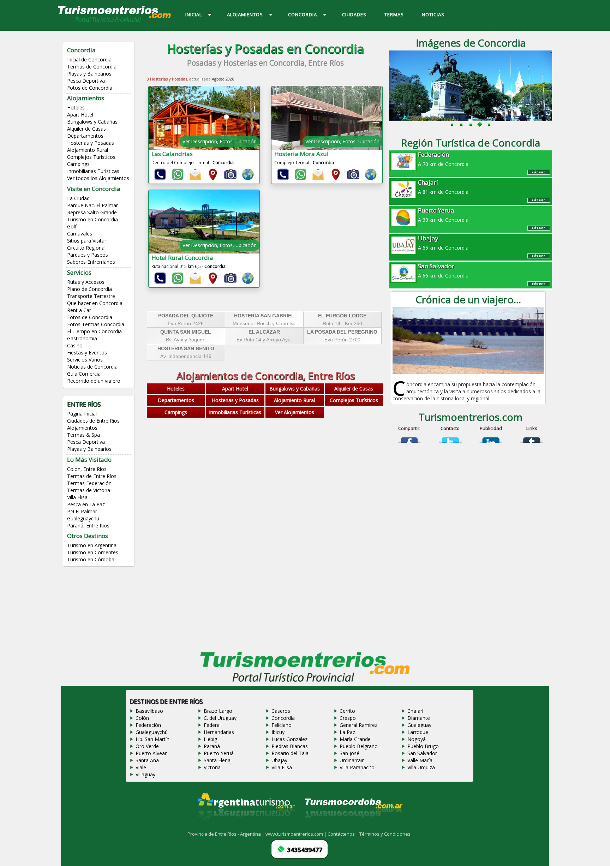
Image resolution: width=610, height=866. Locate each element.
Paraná (212, 746)
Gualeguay (419, 725)
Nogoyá (416, 739)
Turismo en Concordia (92, 219)
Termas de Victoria (88, 490)
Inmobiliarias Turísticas (93, 171)
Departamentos (85, 135)
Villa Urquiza (421, 767)
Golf (72, 226)
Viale (141, 767)
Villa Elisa (77, 497)
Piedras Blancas (289, 746)
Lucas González (289, 739)
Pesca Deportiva (86, 80)
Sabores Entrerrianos (91, 261)
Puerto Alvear (151, 753)
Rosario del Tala (290, 753)
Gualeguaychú (83, 518)
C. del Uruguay (220, 718)
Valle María (419, 760)
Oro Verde (147, 746)
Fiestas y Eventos (87, 352)
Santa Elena (217, 760)
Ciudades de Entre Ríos (93, 420)
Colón (142, 718)
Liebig (210, 739)
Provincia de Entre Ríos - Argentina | (226, 834)
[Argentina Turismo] (246, 826)
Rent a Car (79, 310)
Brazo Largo (218, 710)
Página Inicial (82, 413)
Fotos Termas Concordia (95, 324)
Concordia (283, 718)
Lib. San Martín (152, 739)
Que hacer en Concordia (94, 303)
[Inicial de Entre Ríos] (115, 21)
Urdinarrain (352, 760)
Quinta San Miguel (185, 332)
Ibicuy (278, 732)
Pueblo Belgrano (359, 746)
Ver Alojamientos (294, 412)
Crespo (348, 718)
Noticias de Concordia (92, 366)
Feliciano (281, 725)
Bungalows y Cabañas (92, 121)
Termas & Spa (83, 434)
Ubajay (279, 760)
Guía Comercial (84, 373)
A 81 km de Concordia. (444, 186)
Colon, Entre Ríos (87, 469)
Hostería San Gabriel (264, 315)
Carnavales (79, 233)
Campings (78, 164)
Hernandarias (219, 732)
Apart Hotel (80, 114)
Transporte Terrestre (91, 296)
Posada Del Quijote (185, 315)
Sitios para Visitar (86, 240)
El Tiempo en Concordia (94, 331)
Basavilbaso (149, 710)
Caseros (280, 710)
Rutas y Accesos (85, 282)
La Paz (347, 732)
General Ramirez (358, 725)
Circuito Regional (86, 247)
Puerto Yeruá (219, 753)
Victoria (212, 767)
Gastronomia (82, 338)
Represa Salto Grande (92, 212)
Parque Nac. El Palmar (92, 205)
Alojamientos (82, 427)
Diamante (418, 718)
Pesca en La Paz (86, 504)
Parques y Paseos (87, 254)
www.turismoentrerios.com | (296, 834)
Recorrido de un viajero (93, 380)
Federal (212, 725)
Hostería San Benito (185, 348)
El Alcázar (264, 332)
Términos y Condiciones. (385, 834)
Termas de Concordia (91, 66)
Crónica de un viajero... (468, 299)
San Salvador (422, 753)
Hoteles (76, 107)
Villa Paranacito (357, 767)
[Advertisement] (265, 491)
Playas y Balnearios (89, 73)
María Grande (355, 739)
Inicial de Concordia (89, 59)
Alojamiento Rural (87, 150)
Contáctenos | (343, 834)
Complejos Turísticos (91, 157)
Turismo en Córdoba (90, 559)
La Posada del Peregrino (342, 332)
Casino (75, 345)
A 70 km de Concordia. (444, 158)
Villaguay (145, 774)
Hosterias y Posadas (90, 142)
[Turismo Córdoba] (353, 826)
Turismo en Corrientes (92, 552)
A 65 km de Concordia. (444, 242)
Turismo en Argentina (91, 545)
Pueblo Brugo (423, 746)
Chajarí (415, 710)
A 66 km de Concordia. (444, 270)
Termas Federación (89, 483)
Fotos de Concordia (89, 87)
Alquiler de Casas (86, 128)
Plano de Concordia (89, 289)
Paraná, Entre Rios (88, 525)
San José (349, 753)
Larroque (417, 732)
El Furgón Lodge (342, 315)
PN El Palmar (82, 511)
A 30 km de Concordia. (444, 214)
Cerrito (347, 710)
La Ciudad (78, 198)
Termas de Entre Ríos (91, 476)
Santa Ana (147, 760)
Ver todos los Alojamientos (98, 178)
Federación (148, 725)
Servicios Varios (85, 359)
